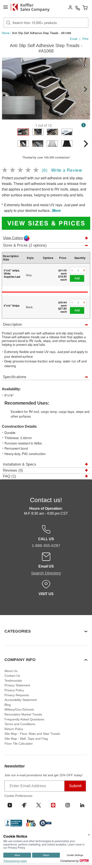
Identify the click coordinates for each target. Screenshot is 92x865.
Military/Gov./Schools (19, 709)
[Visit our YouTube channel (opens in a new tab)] (10, 805)
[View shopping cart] (85, 7)
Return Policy (13, 729)
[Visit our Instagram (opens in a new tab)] (67, 805)
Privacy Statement (17, 685)
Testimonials (13, 680)
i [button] (83, 125)
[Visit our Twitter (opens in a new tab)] (38, 805)
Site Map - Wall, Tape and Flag (26, 738)
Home (5, 33)
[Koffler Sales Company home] (31, 7)
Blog (7, 705)
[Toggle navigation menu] (5, 7)
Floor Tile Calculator (18, 743)
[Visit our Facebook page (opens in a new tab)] (24, 805)
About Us (10, 671)
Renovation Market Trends (23, 714)
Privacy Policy (14, 690)
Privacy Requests (16, 695)
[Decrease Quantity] (72, 270)
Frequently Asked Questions (24, 719)
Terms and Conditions (19, 724)
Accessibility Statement (20, 700)
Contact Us (12, 675)
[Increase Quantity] (84, 270)
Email (73, 39)
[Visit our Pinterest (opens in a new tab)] (53, 805)
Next (85, 89)
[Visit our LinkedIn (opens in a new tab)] (82, 805)
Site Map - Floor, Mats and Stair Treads (32, 733)
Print (85, 39)
